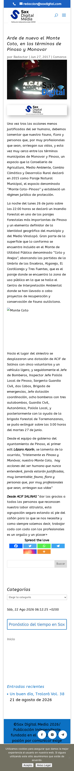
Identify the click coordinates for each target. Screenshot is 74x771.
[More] (44, 551)
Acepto (28, 765)
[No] (69, 757)
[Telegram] (58, 546)
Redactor (20, 57)
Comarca (59, 57)
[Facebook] (16, 546)
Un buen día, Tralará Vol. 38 (37, 694)
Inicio (11, 639)
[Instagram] (30, 551)
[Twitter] (30, 546)
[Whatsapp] (44, 546)
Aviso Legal (44, 765)
